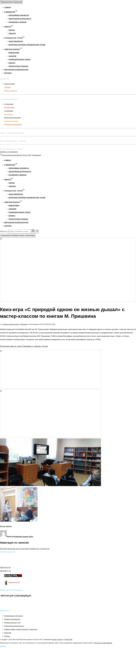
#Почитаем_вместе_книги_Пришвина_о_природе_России (24, 346)
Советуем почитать (12, 49)
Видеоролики (13, 53)
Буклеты (11, 63)
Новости (7, 27)
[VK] (3, 604)
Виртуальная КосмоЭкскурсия (16, 69)
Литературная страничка (18, 66)
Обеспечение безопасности (19, 19)
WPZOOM (68, 639)
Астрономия (8, 104)
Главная (7, 7)
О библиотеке (9, 12)
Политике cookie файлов (103, 643)
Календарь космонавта (12, 117)
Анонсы (11, 30)
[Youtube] (9, 604)
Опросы (7, 636)
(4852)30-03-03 (5, 567)
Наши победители (15, 41)
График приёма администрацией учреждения (20, 629)
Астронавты (8, 111)
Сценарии (12, 56)
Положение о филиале (17, 22)
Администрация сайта (10, 324)
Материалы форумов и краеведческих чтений (26, 45)
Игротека (8, 73)
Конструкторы (9, 84)
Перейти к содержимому (9, 152)
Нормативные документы (18, 15)
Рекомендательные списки (19, 59)
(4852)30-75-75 (5, 571)
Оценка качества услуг (12, 622)
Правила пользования (12, 619)
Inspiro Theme (57, 639)
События (12, 33)
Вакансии (7, 633)
